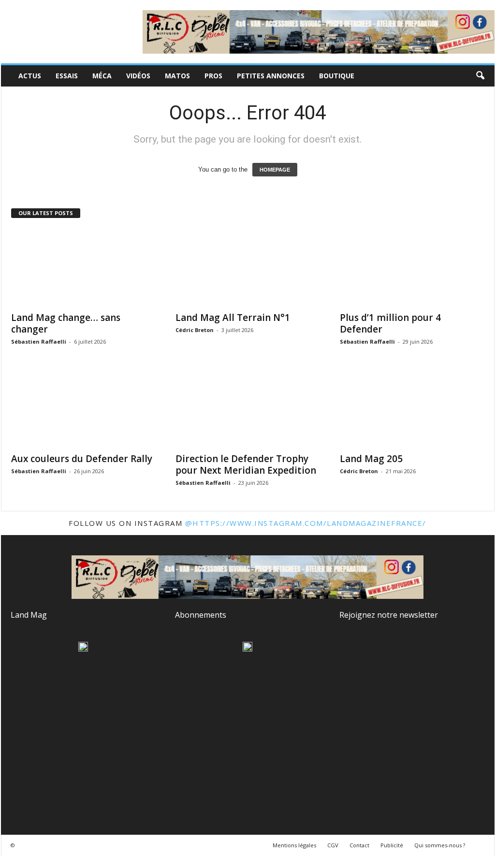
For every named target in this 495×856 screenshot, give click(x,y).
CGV (332, 845)
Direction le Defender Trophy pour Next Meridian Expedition (245, 464)
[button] (480, 76)
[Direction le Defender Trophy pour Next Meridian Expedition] (247, 408)
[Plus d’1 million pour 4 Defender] (412, 267)
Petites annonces (271, 75)
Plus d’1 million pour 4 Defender (390, 323)
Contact (359, 845)
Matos (177, 75)
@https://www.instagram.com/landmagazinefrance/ (305, 523)
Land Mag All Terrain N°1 (232, 317)
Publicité (391, 845)
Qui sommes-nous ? (439, 845)
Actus (29, 75)
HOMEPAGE (275, 170)
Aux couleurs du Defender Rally (81, 458)
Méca (102, 75)
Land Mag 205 (371, 458)
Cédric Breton (194, 330)
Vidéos (138, 75)
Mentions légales (294, 845)
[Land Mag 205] (412, 408)
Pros (213, 75)
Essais (67, 75)
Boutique (336, 75)
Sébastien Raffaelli (38, 341)
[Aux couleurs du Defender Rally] (83, 408)
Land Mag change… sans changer (65, 323)
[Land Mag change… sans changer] (83, 267)
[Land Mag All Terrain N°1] (247, 267)
